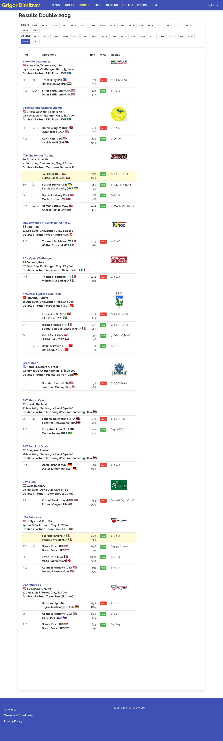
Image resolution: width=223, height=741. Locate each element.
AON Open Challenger (37, 258)
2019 (102, 25)
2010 (188, 25)
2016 (131, 25)
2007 (35, 30)
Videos (142, 5)
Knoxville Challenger (36, 61)
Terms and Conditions (18, 715)
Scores (84, 5)
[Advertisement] (111, 662)
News (56, 5)
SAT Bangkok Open (35, 446)
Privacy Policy (13, 721)
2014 (150, 25)
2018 (112, 25)
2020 (93, 25)
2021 (83, 25)
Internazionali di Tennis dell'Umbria (46, 223)
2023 (63, 25)
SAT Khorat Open (34, 400)
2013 (160, 25)
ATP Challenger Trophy (38, 155)
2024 (54, 25)
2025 (44, 25)
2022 (73, 25)
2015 (140, 25)
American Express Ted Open (42, 294)
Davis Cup (29, 482)
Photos (127, 5)
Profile (69, 5)
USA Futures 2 (32, 517)
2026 (34, 25)
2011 (178, 25)
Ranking (112, 5)
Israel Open (30, 363)
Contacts (10, 709)
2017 (121, 25)
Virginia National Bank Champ (42, 107)
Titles (97, 5)
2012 (169, 25)
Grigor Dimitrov (21, 5)
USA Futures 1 (32, 584)
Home (154, 5)
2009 (25, 30)
